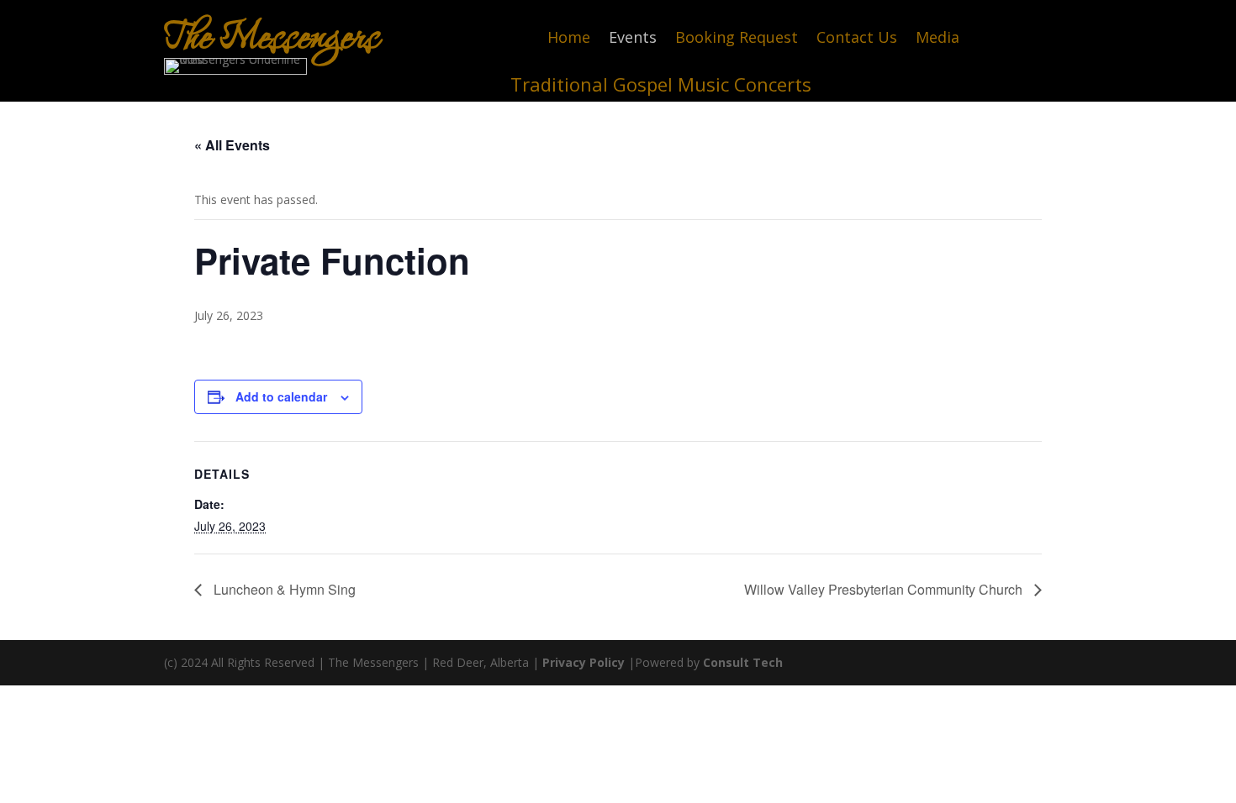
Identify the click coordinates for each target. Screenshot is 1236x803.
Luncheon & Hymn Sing (283, 589)
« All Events (232, 145)
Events (633, 39)
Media (937, 39)
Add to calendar (281, 396)
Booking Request (736, 39)
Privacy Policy (583, 662)
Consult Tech (743, 662)
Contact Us (856, 39)
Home (568, 39)
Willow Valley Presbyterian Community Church (885, 589)
